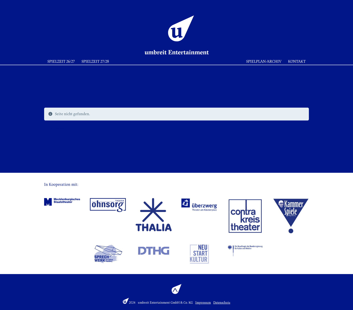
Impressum (203, 303)
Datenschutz (221, 303)
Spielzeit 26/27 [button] (61, 61)
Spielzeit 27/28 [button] (95, 61)
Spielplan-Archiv (264, 61)
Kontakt (297, 61)
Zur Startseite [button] (59, 129)
